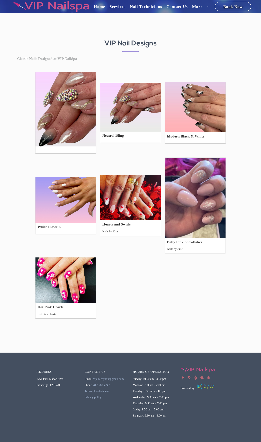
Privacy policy (93, 397)
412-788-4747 (101, 385)
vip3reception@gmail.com (108, 378)
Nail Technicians (146, 6)
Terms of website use (97, 391)
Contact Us (177, 6)
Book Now (233, 6)
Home (99, 6)
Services (117, 6)
